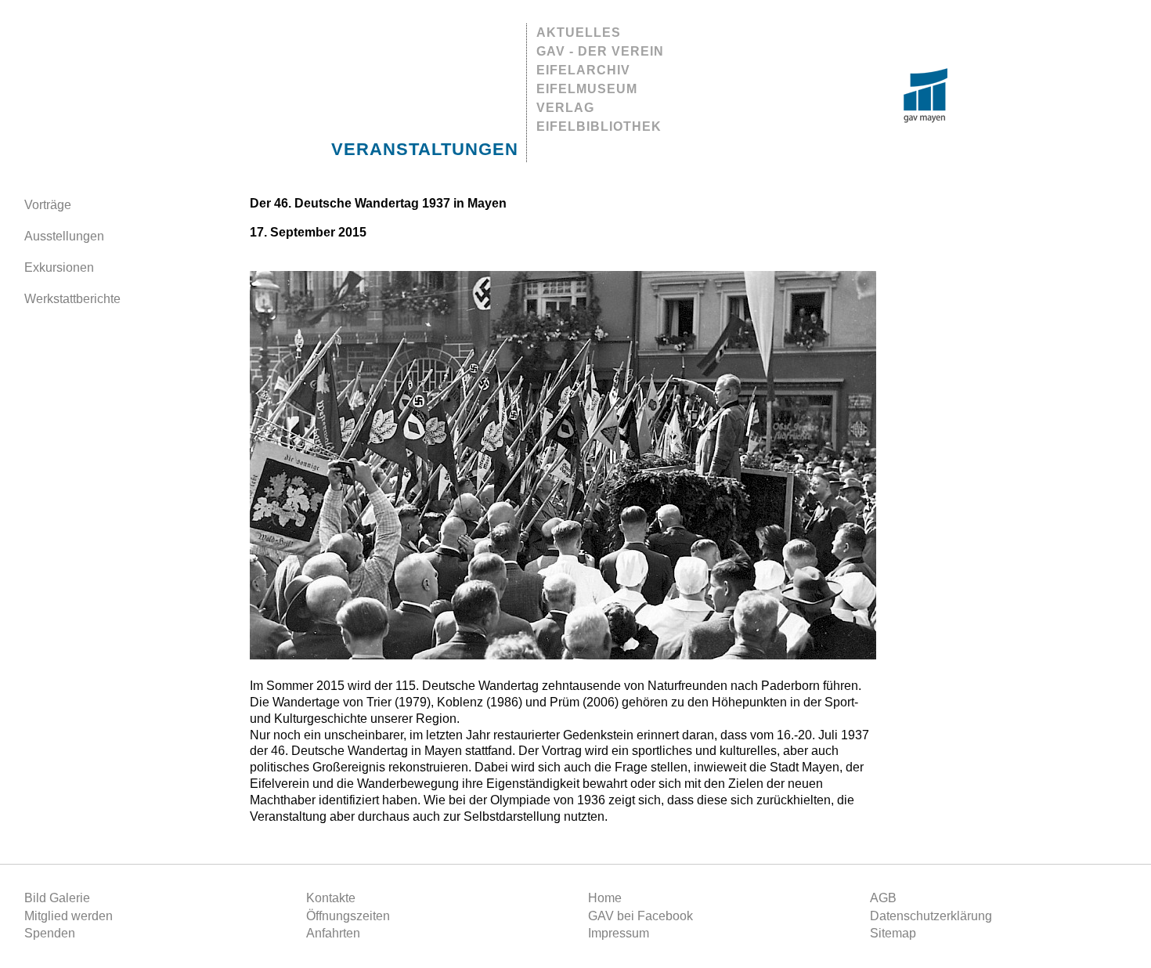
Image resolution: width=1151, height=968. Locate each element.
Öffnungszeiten (348, 916)
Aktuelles (578, 32)
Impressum (618, 933)
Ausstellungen (64, 236)
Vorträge (47, 204)
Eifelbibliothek (599, 126)
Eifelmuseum (586, 89)
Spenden (49, 933)
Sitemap (893, 933)
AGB (883, 898)
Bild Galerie (57, 898)
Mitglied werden (68, 916)
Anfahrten (333, 933)
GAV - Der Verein (600, 51)
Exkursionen (59, 267)
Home (605, 898)
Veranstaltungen (424, 149)
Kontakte (330, 898)
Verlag (565, 107)
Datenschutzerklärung (931, 916)
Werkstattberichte (72, 298)
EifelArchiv (583, 70)
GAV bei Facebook (640, 916)
